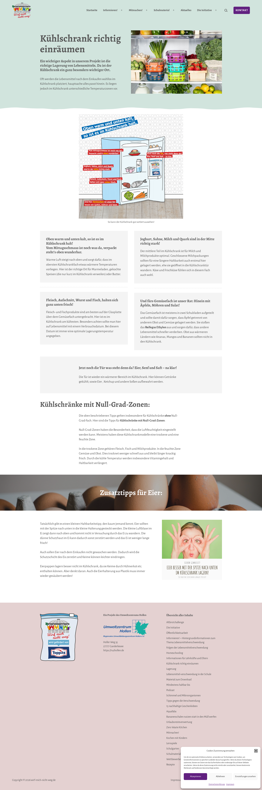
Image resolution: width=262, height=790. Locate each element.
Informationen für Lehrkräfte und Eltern (187, 658)
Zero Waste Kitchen (176, 727)
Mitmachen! (136, 10)
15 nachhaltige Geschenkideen (182, 706)
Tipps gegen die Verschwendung (183, 701)
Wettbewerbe (173, 759)
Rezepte (170, 764)
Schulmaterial (162, 10)
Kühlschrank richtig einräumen (182, 663)
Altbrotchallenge (175, 622)
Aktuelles (186, 10)
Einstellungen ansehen (245, 776)
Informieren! (110, 10)
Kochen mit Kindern (176, 738)
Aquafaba (171, 711)
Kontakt (242, 10)
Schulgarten (172, 748)
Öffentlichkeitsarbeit (177, 633)
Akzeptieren (195, 776)
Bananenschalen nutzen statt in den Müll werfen (191, 716)
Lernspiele (171, 743)
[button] (255, 750)
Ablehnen (220, 776)
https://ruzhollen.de (113, 650)
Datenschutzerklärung (217, 784)
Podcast (170, 690)
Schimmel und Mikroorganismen (183, 695)
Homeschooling (174, 653)
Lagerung (171, 669)
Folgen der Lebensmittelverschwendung (187, 647)
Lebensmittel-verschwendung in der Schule (188, 674)
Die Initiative (204, 10)
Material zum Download (178, 679)
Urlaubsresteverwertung (179, 722)
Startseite (91, 10)
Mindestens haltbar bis (178, 685)
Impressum (230, 784)
